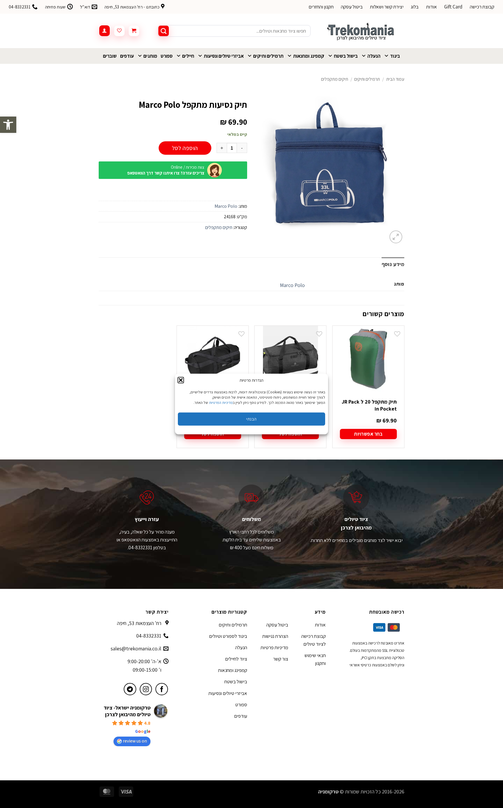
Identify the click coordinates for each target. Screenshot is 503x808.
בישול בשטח (346, 56)
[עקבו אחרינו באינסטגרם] (146, 689)
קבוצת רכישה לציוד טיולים (313, 640)
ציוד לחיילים (236, 659)
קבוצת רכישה (482, 6)
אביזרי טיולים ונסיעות (224, 56)
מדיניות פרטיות (274, 647)
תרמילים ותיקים (268, 56)
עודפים (127, 56)
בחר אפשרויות (368, 434)
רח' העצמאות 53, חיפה (139, 623)
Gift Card (453, 6)
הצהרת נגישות (275, 636)
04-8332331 (148, 635)
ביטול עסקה (352, 6)
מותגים (150, 56)
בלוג (415, 6)
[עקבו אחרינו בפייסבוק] (161, 689)
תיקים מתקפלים (334, 79)
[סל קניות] (134, 31)
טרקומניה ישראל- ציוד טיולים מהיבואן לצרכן (127, 711)
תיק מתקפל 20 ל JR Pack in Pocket (369, 405)
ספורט (167, 56)
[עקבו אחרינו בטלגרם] (130, 689)
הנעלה (373, 56)
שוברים (110, 56)
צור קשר (280, 659)
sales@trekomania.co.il (136, 648)
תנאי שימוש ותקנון (315, 659)
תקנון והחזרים (321, 6)
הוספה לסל (185, 148)
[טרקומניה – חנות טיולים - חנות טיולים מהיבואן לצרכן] (361, 31)
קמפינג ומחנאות (308, 56)
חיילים (188, 56)
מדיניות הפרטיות (221, 402)
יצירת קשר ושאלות (386, 6)
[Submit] (163, 31)
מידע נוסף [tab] (393, 264)
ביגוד (395, 56)
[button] (8, 125)
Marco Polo (226, 206)
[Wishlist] (119, 31)
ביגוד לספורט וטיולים (228, 636)
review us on (135, 741)
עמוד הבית (395, 79)
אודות (431, 6)
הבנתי (251, 419)
